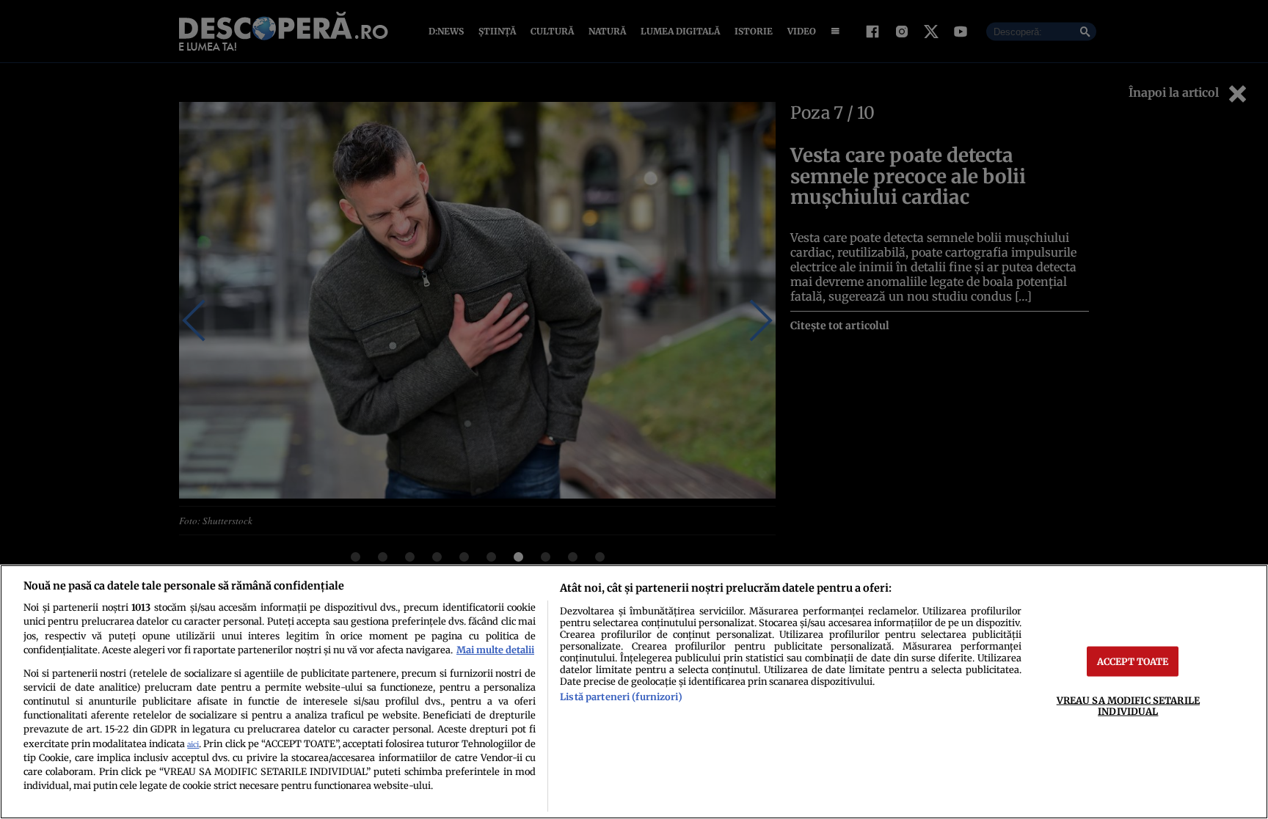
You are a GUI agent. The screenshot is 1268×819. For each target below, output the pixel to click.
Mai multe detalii (495, 649)
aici (193, 744)
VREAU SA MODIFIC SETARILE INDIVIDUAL (1128, 705)
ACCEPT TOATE (1133, 660)
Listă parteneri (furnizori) (621, 696)
